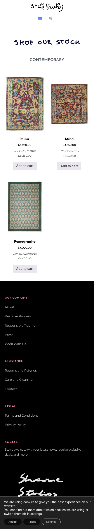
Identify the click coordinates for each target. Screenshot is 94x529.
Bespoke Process (18, 316)
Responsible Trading (20, 326)
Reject (32, 521)
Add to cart (24, 166)
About (9, 307)
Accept (13, 521)
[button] (40, 18)
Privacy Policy (15, 425)
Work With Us (15, 344)
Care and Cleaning (19, 380)
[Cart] (50, 18)
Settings (51, 521)
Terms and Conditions (21, 415)
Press (9, 335)
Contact (11, 389)
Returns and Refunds (21, 370)
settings (36, 513)
